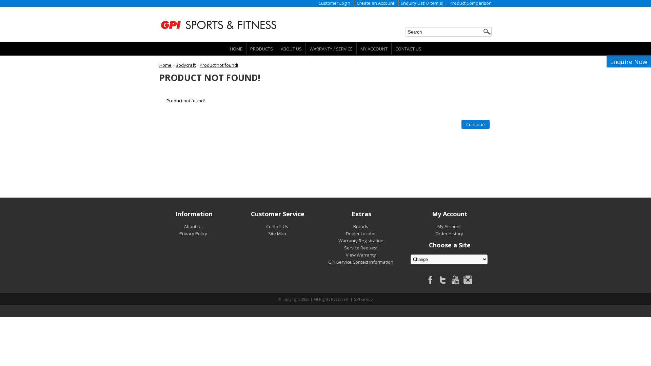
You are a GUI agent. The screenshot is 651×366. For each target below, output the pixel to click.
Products (261, 49)
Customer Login (334, 3)
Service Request (361, 248)
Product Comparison (471, 3)
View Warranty (361, 255)
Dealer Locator (361, 233)
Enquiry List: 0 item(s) (422, 3)
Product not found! (219, 65)
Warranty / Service (331, 49)
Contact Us (408, 49)
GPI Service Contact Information (360, 262)
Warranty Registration (360, 241)
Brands (360, 226)
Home (236, 49)
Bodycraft (186, 65)
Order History (449, 233)
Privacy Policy (193, 233)
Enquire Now (628, 62)
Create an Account (375, 3)
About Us (291, 49)
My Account (374, 49)
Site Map (277, 233)
